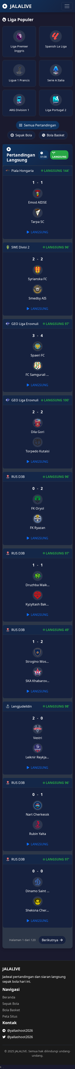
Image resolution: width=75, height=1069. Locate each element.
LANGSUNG (39, 232)
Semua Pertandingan (39, 125)
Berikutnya (50, 940)
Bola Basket (55, 135)
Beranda (8, 997)
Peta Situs (9, 1016)
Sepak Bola (23, 135)
